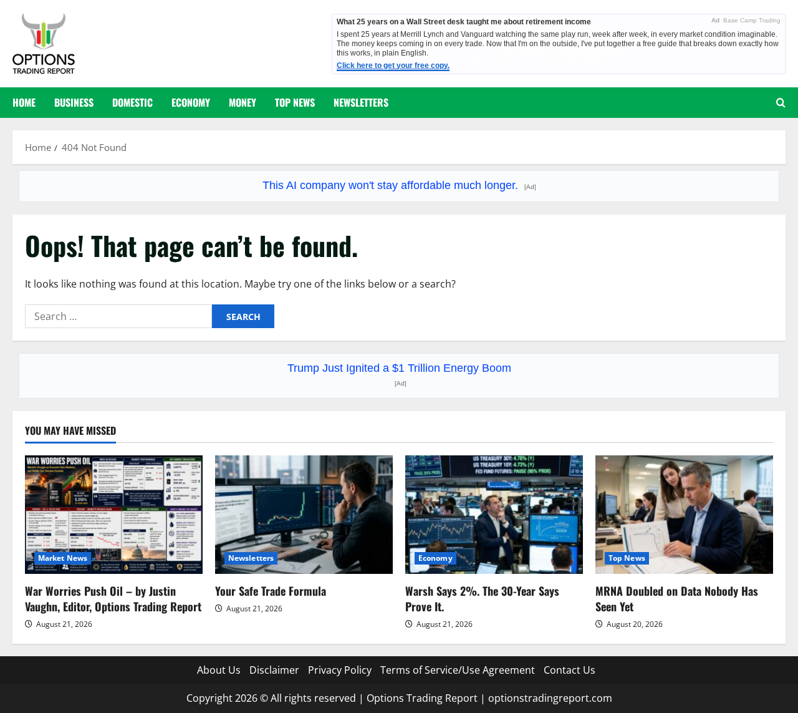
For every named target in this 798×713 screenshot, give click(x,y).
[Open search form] (781, 102)
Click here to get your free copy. (393, 65)
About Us (219, 670)
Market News (62, 558)
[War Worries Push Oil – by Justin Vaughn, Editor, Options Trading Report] (114, 514)
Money (242, 102)
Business (74, 102)
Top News (295, 102)
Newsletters (361, 102)
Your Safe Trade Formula (270, 591)
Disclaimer (274, 670)
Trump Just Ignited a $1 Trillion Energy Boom (399, 374)
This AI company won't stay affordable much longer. (399, 185)
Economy (190, 102)
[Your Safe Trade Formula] (304, 514)
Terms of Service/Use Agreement (457, 670)
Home (24, 102)
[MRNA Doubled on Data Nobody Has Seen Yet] (684, 514)
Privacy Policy (340, 670)
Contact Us (569, 670)
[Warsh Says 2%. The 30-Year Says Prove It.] (494, 514)
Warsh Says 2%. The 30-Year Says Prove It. (482, 598)
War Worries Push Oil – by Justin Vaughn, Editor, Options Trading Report (113, 598)
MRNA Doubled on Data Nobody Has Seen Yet (676, 598)
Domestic (132, 102)
